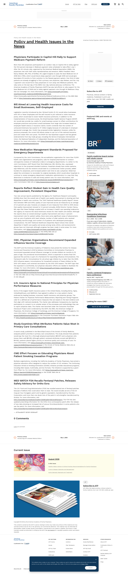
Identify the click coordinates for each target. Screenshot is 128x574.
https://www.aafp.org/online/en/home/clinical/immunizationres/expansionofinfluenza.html (46, 272)
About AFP (104, 542)
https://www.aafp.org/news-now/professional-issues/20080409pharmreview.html (43, 180)
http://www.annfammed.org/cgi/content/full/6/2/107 (33, 347)
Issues (67, 4)
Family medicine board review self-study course (100, 157)
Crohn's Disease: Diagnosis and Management (61, 469)
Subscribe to (90, 486)
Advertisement (64, 10)
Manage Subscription (89, 545)
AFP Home (51, 542)
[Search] (122, 4)
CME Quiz (94, 4)
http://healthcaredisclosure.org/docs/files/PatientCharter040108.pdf (40, 318)
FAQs (102, 562)
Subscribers (69, 548)
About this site (17, 568)
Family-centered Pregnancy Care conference (99, 274)
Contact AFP (86, 551)
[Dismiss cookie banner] (95, 559)
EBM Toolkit (104, 558)
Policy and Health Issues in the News (44, 44)
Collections (51, 551)
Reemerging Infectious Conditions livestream (97, 215)
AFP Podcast (104, 550)
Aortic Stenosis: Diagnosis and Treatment (60, 472)
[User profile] (119, 4)
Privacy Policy (84, 564)
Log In (15, 426)
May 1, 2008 (64, 26)
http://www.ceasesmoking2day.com (26, 374)
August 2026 (53, 459)
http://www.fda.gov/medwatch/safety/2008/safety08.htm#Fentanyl (38, 400)
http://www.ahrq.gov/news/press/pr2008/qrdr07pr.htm (34, 234)
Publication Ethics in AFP (106, 546)
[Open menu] (4, 4)
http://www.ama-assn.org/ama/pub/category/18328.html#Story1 (42, 98)
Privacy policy (27, 568)
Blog (86, 4)
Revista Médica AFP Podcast (106, 554)
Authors (68, 542)
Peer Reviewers (70, 545)
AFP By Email (87, 548)
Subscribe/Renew (88, 542)
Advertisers (69, 551)
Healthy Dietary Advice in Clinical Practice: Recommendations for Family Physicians (72, 466)
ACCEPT (91, 567)
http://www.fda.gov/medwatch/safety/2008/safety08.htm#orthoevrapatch (40, 408)
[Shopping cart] (115, 4)
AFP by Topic (77, 4)
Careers (85, 555)
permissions (51, 530)
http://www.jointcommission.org (47, 182)
